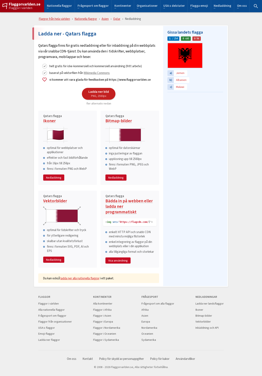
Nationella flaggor (59, 6)
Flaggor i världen (20, 8)
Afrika (145, 310)
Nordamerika (149, 328)
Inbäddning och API (207, 328)
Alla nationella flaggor (51, 310)
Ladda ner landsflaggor (209, 303)
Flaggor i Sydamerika (106, 340)
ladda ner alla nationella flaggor (79, 278)
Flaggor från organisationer (55, 321)
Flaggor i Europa (103, 321)
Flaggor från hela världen (54, 19)
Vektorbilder (55, 199)
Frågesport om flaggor (93, 6)
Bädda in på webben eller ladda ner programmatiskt (129, 205)
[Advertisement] (195, 119)
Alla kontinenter (102, 303)
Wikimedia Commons (97, 73)
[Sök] (256, 6)
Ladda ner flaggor (49, 340)
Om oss (242, 6)
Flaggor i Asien (102, 316)
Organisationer (147, 6)
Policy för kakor (159, 359)
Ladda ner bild (98, 94)
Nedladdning (222, 6)
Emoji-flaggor (46, 334)
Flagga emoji (199, 6)
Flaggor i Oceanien (104, 334)
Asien (105, 19)
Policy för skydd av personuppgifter (121, 359)
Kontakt (87, 359)
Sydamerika (148, 340)
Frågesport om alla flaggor (157, 303)
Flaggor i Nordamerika (106, 328)
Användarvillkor (185, 359)
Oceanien (147, 334)
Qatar (116, 19)
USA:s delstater (174, 6)
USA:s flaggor (46, 328)
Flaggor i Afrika (102, 310)
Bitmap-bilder (118, 119)
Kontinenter (122, 6)
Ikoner (52, 119)
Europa (145, 321)
